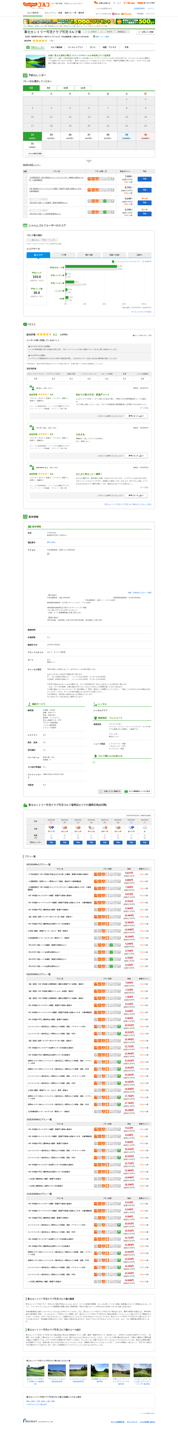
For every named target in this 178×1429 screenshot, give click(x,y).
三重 (38, 1401)
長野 (53, 1401)
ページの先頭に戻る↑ (147, 1413)
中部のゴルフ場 (40, 26)
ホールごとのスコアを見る (141, 312)
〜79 (63, 255)
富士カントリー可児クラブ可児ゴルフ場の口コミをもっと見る (128, 504)
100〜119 (114, 255)
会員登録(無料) (139, 8)
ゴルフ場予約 (33, 13)
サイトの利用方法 (117, 1422)
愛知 (28, 1401)
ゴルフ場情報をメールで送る (139, 791)
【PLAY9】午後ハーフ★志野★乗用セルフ (45, 214)
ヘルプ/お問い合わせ (147, 1422)
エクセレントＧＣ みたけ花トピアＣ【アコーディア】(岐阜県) (142, 1381)
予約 (144, 179)
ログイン (151, 8)
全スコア (38, 255)
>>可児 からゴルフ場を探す (36, 1404)
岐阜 (33, 1401)
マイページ (150, 14)
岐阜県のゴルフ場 (55, 26)
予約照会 (140, 14)
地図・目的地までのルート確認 (139, 593)
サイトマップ (132, 1422)
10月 (65, 88)
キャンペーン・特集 (53, 13)
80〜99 (89, 255)
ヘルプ (118, 3)
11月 (83, 88)
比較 (25, 171)
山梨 (48, 1401)
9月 (48, 88)
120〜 (140, 255)
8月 (31, 88)
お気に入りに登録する (112, 791)
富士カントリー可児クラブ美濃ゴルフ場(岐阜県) (35, 1381)
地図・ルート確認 (102, 37)
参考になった (136, 416)
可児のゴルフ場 (69, 26)
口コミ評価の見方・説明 (143, 335)
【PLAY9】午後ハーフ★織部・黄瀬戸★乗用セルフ (48, 203)
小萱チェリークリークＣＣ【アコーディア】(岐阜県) (121, 1381)
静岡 (43, 1401)
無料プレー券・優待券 (74, 13)
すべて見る (144, 408)
